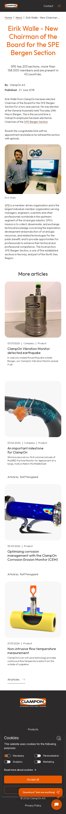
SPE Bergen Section (36, 121)
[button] (41, 792)
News (19, 17)
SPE (7, 205)
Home (8, 17)
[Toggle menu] (59, 6)
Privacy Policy (33, 805)
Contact (48, 6)
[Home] (11, 6)
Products (33, 729)
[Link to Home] (33, 702)
